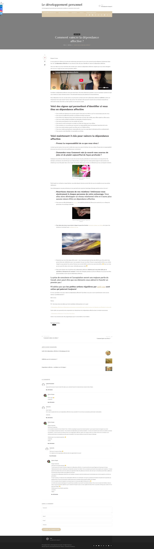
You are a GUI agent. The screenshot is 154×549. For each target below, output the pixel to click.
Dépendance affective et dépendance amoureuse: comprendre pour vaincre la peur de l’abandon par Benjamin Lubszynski (81, 307)
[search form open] (110, 15)
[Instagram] (1, 11)
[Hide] (0, 15)
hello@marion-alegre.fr (106, 6)
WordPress (72, 546)
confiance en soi (74, 227)
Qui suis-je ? (74, 12)
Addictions (77, 34)
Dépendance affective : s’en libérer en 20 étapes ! (54, 367)
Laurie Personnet (50, 383)
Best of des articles (63, 12)
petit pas (101, 286)
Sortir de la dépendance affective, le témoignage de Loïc (56, 351)
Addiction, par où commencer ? (49, 359)
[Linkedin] (1, 6)
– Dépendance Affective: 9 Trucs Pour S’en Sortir (63, 313)
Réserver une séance (91, 12)
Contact (82, 12)
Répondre (50, 389)
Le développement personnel (62, 5)
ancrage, (75, 202)
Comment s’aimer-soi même (95, 225)
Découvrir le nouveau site (50, 12)
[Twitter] (1, 13)
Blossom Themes (60, 546)
